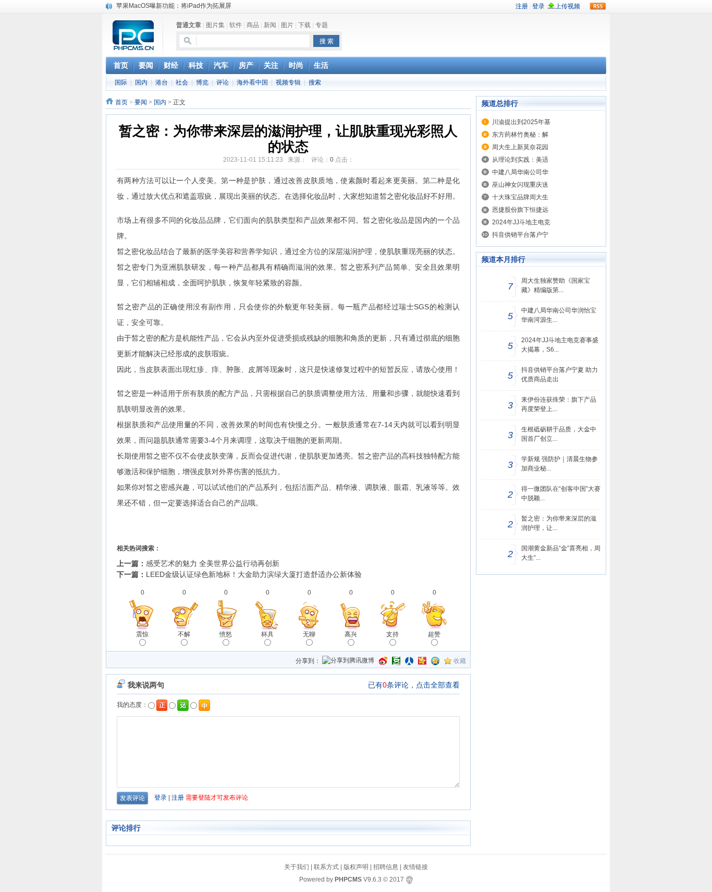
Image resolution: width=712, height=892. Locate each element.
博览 (202, 82)
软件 (235, 25)
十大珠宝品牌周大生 (520, 197)
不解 (184, 634)
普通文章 (188, 25)
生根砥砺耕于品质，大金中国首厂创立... (558, 434)
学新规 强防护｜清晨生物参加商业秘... (559, 463)
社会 (182, 82)
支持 (392, 634)
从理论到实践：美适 (520, 159)
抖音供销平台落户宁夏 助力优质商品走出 (559, 374)
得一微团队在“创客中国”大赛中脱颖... (560, 493)
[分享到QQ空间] (435, 661)
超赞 (434, 634)
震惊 (142, 634)
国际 (121, 82)
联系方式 (326, 867)
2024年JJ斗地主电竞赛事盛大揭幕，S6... (559, 344)
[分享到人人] (409, 661)
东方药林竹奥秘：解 (520, 134)
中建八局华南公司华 (520, 172)
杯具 (267, 634)
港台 (161, 82)
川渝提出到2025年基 (521, 122)
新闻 (270, 25)
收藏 (459, 661)
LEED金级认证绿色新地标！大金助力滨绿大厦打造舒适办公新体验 (254, 574)
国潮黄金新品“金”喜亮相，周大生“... (560, 553)
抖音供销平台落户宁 (520, 234)
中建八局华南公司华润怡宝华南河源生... (558, 315)
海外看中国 (252, 82)
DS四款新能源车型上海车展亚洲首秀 (167, 7)
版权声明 (356, 867)
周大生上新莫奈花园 (520, 147)
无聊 (309, 634)
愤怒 (225, 634)
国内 (141, 82)
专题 (321, 25)
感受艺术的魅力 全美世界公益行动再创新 (212, 563)
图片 (287, 25)
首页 (121, 102)
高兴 (351, 634)
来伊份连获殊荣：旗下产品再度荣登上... (558, 404)
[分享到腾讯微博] (348, 661)
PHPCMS (348, 879)
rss (598, 6)
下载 (304, 25)
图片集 (215, 25)
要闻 (140, 102)
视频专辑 (288, 82)
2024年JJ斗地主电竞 (521, 222)
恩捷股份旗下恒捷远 (520, 209)
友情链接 (415, 867)
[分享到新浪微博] (383, 661)
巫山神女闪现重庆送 (520, 184)
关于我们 (296, 867)
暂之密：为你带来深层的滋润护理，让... (558, 523)
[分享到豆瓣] (396, 661)
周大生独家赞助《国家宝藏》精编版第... (555, 285)
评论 (222, 82)
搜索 (315, 82)
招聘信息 (385, 867)
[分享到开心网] (422, 661)
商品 (253, 25)
